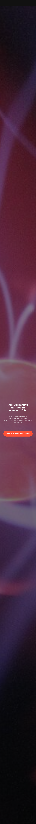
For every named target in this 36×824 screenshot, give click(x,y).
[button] (18, 434)
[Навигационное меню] (32, 3)
